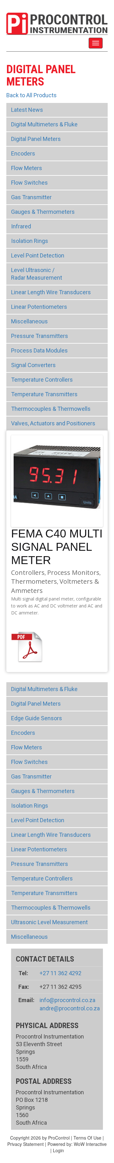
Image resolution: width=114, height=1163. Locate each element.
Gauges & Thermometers (43, 211)
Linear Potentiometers (39, 306)
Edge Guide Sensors (36, 718)
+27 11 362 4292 (60, 973)
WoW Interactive (90, 1144)
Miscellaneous (29, 321)
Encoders (23, 153)
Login (58, 1150)
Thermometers (34, 581)
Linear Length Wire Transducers (51, 292)
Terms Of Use (87, 1137)
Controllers (28, 572)
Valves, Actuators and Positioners (53, 423)
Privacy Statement (25, 1144)
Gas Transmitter (31, 197)
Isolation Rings (29, 241)
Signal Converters (33, 365)
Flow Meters (26, 168)
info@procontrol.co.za (67, 1000)
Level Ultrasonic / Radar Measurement (36, 274)
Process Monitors (73, 572)
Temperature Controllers (42, 379)
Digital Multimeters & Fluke (44, 124)
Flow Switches (29, 182)
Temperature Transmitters (44, 394)
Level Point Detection (37, 255)
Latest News (27, 109)
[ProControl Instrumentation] (57, 23)
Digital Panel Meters (36, 139)
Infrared (21, 226)
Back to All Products (31, 95)
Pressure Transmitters (39, 336)
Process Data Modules (39, 350)
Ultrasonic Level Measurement (49, 922)
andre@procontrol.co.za (70, 1008)
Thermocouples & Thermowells (51, 408)
